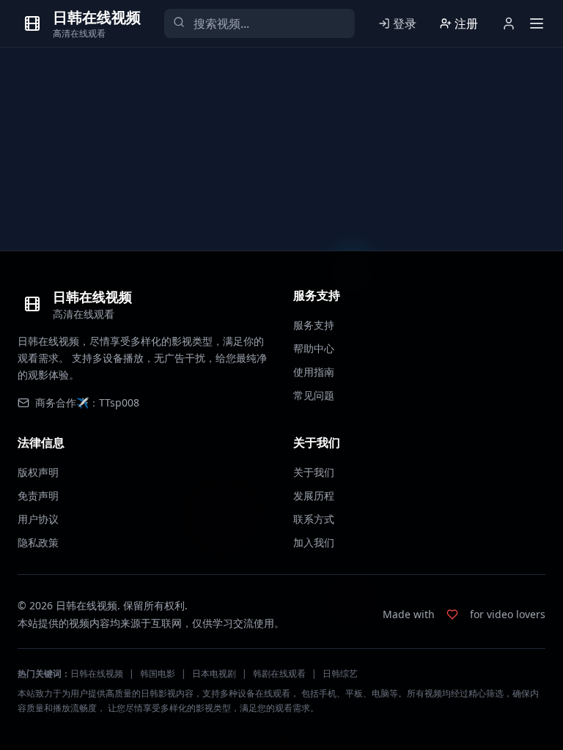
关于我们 (313, 472)
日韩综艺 (340, 673)
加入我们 (313, 542)
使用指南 (313, 372)
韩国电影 (157, 673)
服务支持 (313, 325)
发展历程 (313, 495)
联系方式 (313, 519)
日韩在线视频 (96, 673)
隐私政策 (38, 542)
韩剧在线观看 (279, 673)
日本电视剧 (214, 673)
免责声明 (38, 495)
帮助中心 (313, 348)
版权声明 (38, 472)
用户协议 (38, 519)
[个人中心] (508, 23)
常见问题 (313, 395)
